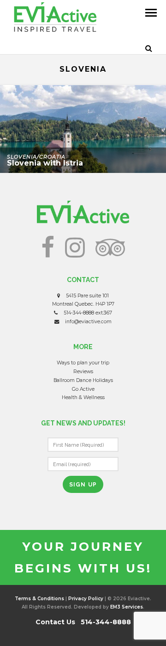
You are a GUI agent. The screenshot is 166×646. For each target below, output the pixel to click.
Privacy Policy (85, 599)
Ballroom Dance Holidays (83, 380)
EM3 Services (126, 607)
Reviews (83, 372)
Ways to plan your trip (83, 363)
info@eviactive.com (88, 322)
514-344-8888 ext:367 (88, 313)
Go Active (83, 389)
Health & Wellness (83, 397)
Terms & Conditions (39, 599)
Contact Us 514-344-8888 (83, 622)
